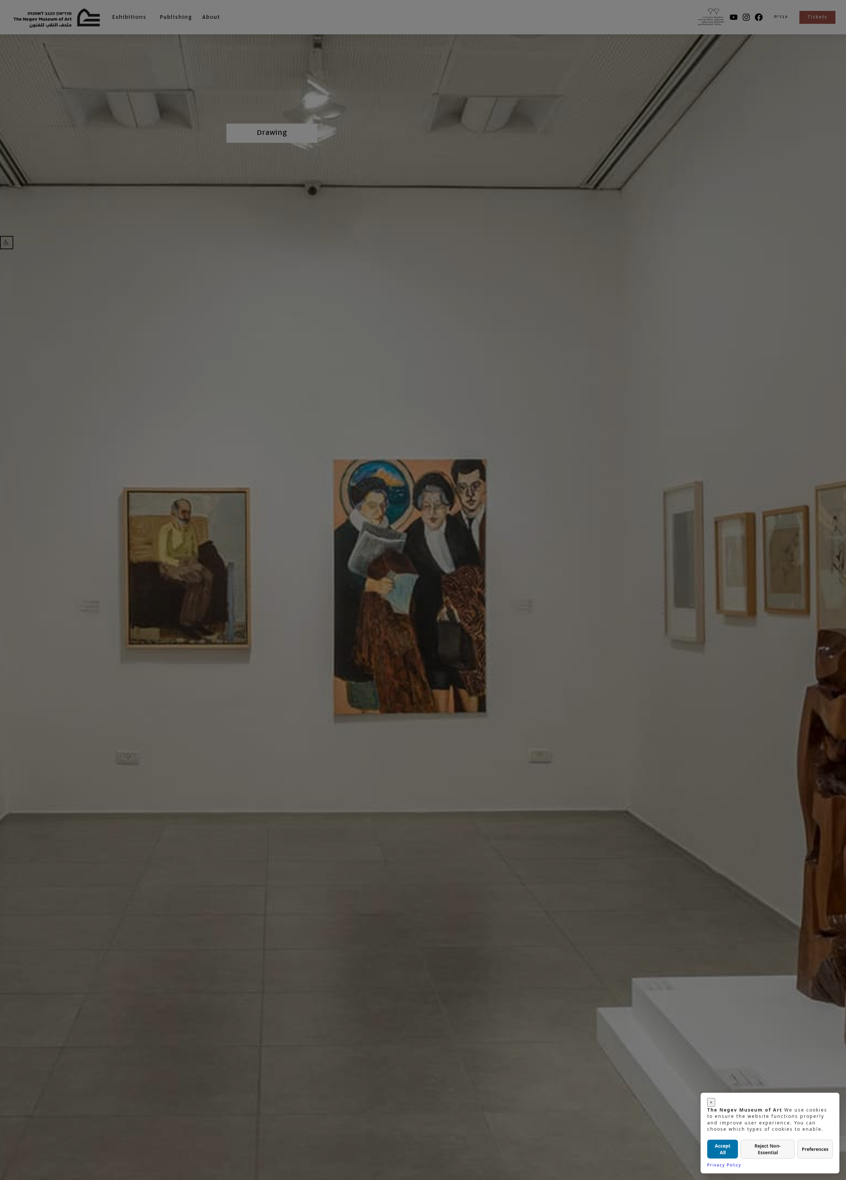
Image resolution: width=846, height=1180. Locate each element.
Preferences (815, 1149)
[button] (7, 242)
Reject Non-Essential (767, 1149)
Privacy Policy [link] (724, 1165)
